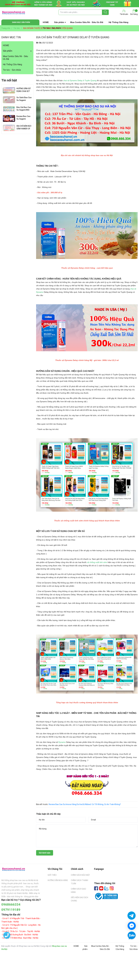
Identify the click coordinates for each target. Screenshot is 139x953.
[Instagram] (112, 888)
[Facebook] (96, 888)
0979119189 (10, 910)
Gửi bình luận (44, 853)
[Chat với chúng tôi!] (132, 926)
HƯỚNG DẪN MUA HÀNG (58, 880)
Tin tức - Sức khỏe (12, 70)
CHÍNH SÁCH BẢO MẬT (80, 875)
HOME (46, 22)
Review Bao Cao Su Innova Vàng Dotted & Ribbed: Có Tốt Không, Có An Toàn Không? (85, 804)
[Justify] (105, 12)
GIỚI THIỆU (52, 875)
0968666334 (10, 904)
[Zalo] (106, 888)
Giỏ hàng (134, 14)
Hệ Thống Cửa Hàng (118, 22)
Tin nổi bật (9, 80)
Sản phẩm (59, 22)
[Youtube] (101, 888)
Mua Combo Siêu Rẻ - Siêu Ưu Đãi (86, 22)
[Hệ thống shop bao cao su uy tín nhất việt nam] (69, 3)
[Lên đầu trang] (131, 943)
